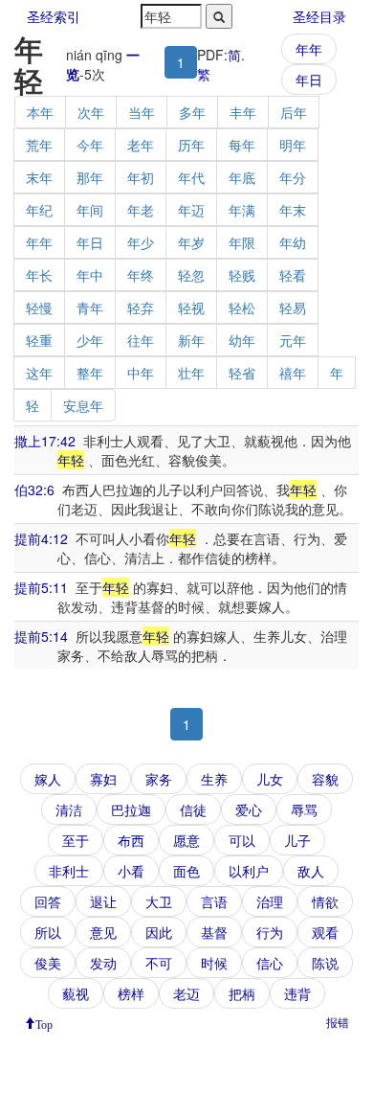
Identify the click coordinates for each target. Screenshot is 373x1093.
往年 (140, 340)
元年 (292, 340)
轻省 (242, 372)
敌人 (310, 870)
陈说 (325, 962)
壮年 (191, 372)
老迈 (186, 993)
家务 (158, 778)
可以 (242, 840)
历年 (191, 144)
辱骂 (304, 809)
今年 (90, 144)
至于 (75, 840)
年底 (242, 177)
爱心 (248, 809)
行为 (269, 932)
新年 (191, 340)
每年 (242, 144)
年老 (140, 209)
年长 (39, 275)
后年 (293, 112)
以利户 (249, 870)
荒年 (39, 144)
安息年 (83, 405)
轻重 (39, 340)
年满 (242, 209)
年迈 (191, 209)
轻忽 (191, 275)
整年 (90, 372)
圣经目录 (319, 16)
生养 (214, 778)
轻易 (292, 307)
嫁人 (47, 778)
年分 (292, 177)
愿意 (186, 840)
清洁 (68, 809)
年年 (309, 48)
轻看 (292, 275)
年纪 (39, 209)
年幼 (292, 242)
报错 (337, 1021)
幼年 (242, 340)
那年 (90, 177)
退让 (103, 901)
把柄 (242, 993)
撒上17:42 (45, 440)
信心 (269, 962)
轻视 (191, 307)
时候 (214, 962)
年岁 (191, 242)
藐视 (75, 993)
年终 (140, 275)
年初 (140, 177)
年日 (309, 79)
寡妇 (103, 778)
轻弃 (140, 307)
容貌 (325, 778)
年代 (191, 177)
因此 (158, 932)
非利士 (69, 870)
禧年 (292, 372)
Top (44, 1023)
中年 (140, 372)
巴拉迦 (131, 809)
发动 (103, 962)
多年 (192, 112)
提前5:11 (41, 587)
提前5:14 (41, 636)
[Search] (219, 16)
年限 (242, 242)
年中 (90, 275)
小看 (131, 870)
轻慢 (39, 307)
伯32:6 (34, 489)
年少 (140, 242)
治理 (269, 901)
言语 (214, 901)
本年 (40, 112)
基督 (214, 932)
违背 (297, 993)
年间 (90, 209)
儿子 (297, 840)
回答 (47, 901)
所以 (47, 932)
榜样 (131, 993)
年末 (292, 209)
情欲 (325, 901)
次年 (90, 112)
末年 (39, 177)
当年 (141, 112)
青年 (90, 307)
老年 (140, 144)
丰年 (243, 112)
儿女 (269, 778)
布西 (131, 840)
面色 (186, 870)
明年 (292, 144)
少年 (90, 340)
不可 (158, 962)
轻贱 (242, 275)
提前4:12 (41, 538)
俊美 (47, 962)
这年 (39, 372)
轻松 (242, 307)
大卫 (158, 901)
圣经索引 (53, 16)
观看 (325, 932)
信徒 (193, 809)
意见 (103, 932)
